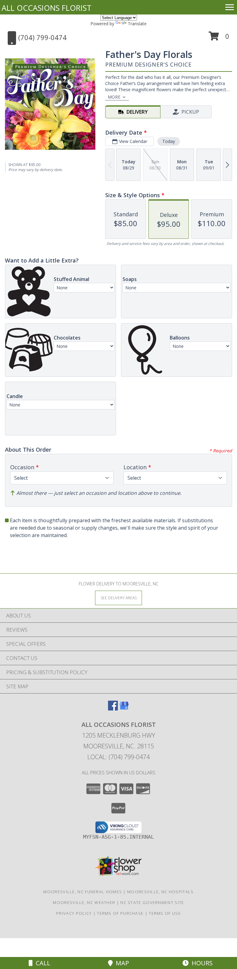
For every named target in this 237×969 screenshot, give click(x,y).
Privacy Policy (74, 913)
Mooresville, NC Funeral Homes (82, 891)
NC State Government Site (152, 902)
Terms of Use (165, 913)
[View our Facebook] (113, 708)
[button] (219, 38)
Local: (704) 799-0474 (118, 757)
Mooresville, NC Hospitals (160, 891)
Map (121, 963)
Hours (201, 963)
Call (41, 963)
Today (168, 141)
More (114, 97)
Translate (137, 23)
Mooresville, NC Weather (84, 902)
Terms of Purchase (120, 913)
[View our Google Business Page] (124, 708)
